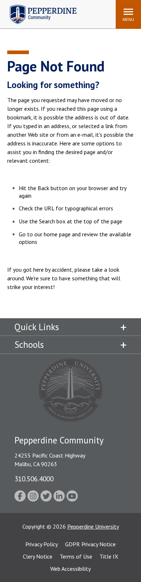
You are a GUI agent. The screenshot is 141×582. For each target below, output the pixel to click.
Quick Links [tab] (36, 327)
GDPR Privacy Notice (90, 544)
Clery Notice (37, 556)
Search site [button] (11, 10)
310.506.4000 (34, 478)
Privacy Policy (41, 544)
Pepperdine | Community (37, 7)
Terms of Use (76, 556)
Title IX (108, 556)
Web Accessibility (70, 568)
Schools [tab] (29, 344)
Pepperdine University (93, 526)
